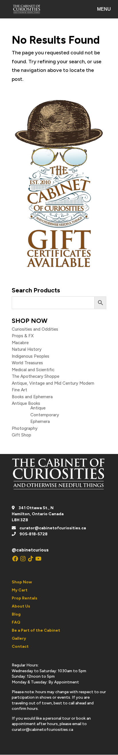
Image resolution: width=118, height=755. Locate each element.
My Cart (19, 590)
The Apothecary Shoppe (35, 376)
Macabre (20, 342)
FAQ (16, 622)
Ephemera (40, 421)
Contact (20, 646)
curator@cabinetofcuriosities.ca (52, 528)
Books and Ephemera (32, 396)
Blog (16, 614)
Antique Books (26, 403)
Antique (38, 408)
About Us (21, 606)
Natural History (27, 349)
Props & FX (23, 335)
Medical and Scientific (33, 369)
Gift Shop (21, 435)
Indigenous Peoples (30, 356)
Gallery (19, 638)
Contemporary (44, 414)
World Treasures (27, 362)
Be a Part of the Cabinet (36, 630)
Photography (25, 428)
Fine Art (19, 389)
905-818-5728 (33, 534)
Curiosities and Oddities (35, 329)
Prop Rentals (24, 598)
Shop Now (22, 582)
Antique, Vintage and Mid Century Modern (53, 383)
